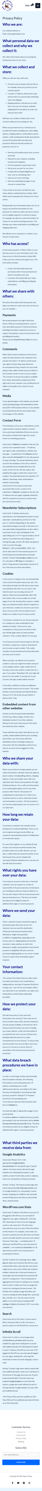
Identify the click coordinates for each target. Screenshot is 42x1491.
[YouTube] (18, 1483)
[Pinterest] (24, 1483)
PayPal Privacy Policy (22, 340)
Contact (12, 1105)
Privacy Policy (21, 1438)
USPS (7, 938)
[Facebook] (13, 1483)
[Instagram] (29, 1483)
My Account (21, 1435)
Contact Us (21, 1432)
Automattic (18, 457)
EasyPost (15, 950)
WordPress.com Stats (13, 1340)
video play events (26, 1188)
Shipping (21, 1442)
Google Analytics (15, 1381)
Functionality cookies (24, 558)
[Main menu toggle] (37, 5)
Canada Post (16, 938)
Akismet (16, 444)
